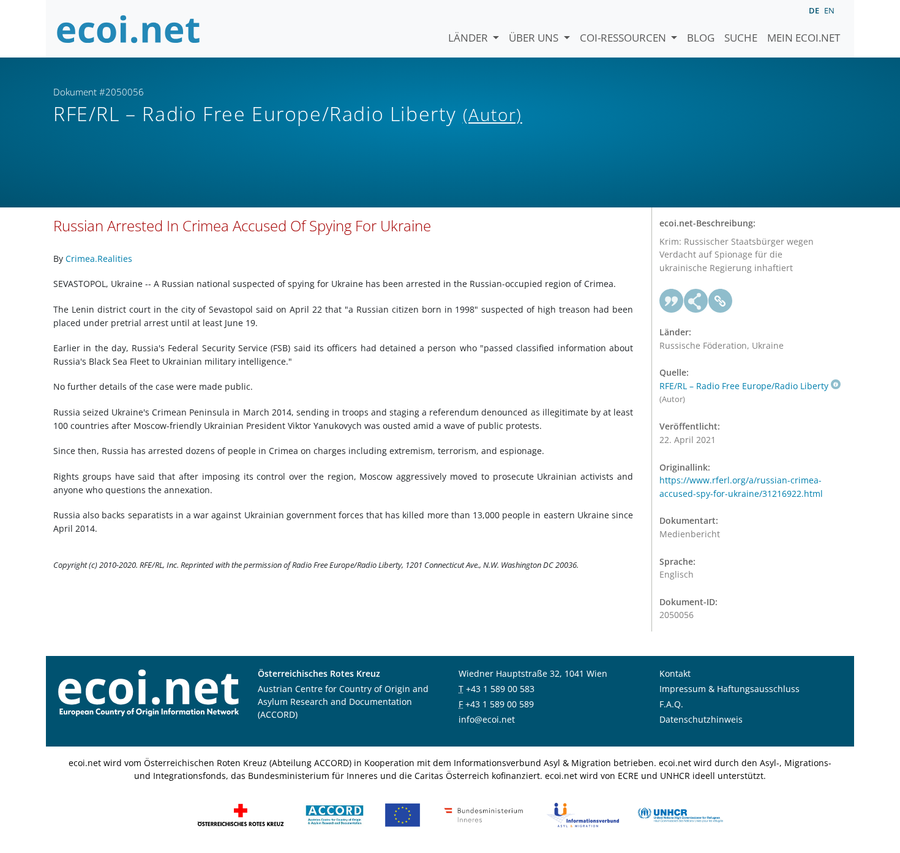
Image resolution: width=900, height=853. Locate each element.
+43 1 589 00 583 (500, 689)
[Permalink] (720, 301)
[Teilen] (696, 301)
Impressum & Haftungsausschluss (729, 689)
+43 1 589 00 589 (499, 704)
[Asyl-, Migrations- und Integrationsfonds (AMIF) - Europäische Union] (402, 813)
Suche (740, 38)
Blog (700, 38)
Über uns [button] (535, 38)
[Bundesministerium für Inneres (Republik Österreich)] (483, 813)
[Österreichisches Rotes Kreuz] (241, 813)
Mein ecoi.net (803, 38)
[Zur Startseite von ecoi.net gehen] (128, 28)
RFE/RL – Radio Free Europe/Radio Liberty (743, 386)
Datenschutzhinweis (701, 719)
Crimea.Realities (99, 258)
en (829, 10)
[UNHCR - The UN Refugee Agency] (680, 813)
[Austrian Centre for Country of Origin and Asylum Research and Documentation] (334, 813)
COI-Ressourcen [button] (624, 38)
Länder (469, 38)
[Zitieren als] (671, 301)
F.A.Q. (671, 704)
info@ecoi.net (487, 719)
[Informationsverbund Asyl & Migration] (583, 813)
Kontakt (675, 673)
